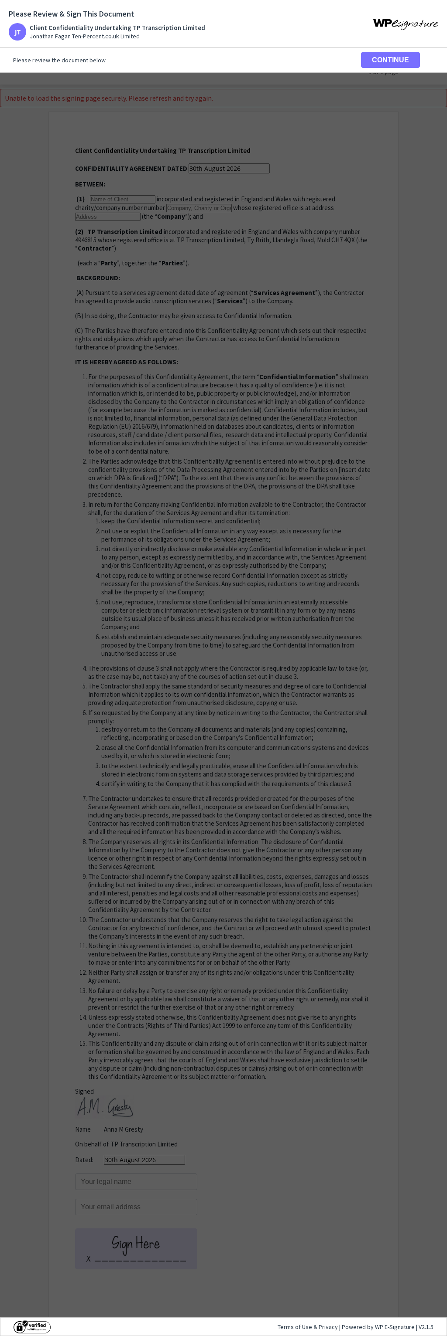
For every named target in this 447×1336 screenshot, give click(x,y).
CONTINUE (390, 60)
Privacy (328, 1327)
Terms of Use (295, 1327)
